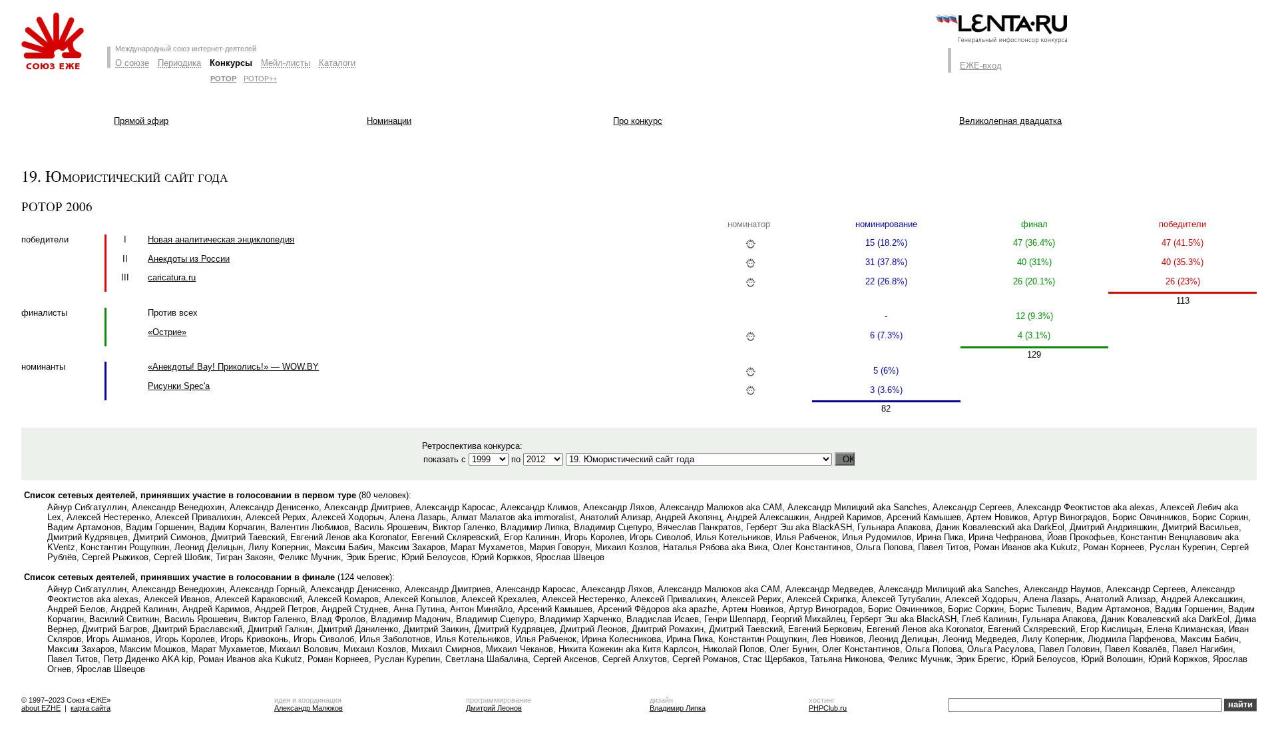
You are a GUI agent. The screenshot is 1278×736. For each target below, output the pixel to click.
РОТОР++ (260, 79)
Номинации (389, 121)
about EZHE (41, 708)
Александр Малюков (308, 708)
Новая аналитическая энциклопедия (221, 239)
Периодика (179, 63)
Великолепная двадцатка (1010, 121)
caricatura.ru (172, 277)
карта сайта (90, 708)
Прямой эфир (141, 121)
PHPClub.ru (828, 708)
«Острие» (167, 332)
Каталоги (337, 63)
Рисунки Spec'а (179, 386)
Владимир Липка (678, 708)
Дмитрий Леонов (494, 708)
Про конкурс (637, 121)
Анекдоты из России (189, 259)
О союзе (132, 63)
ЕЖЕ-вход (981, 66)
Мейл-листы (285, 63)
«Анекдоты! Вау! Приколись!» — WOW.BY (233, 367)
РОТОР (223, 79)
